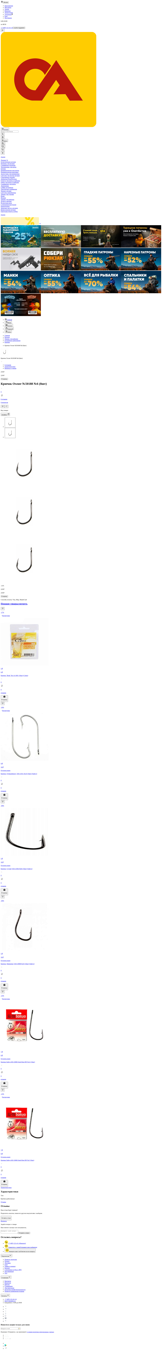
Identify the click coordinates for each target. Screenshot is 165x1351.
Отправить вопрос (24, 1233)
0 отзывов (8, 365)
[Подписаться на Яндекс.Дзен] (6, 1311)
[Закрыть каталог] (3, 153)
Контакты (4, 1296)
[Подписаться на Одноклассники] (6, 1314)
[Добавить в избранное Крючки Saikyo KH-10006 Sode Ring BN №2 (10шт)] (3, 1090)
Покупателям (5, 1256)
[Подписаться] (19, 1329)
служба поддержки (18, 28)
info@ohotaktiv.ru (10, 1301)
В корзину (4, 379)
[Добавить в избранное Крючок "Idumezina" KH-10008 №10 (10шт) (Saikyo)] (3, 896)
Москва (6, 2)
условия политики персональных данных (40, 1332)
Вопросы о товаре (10, 368)
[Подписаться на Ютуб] (6, 1318)
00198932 (4, 415)
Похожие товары (9, 604)
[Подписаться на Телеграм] (6, 1309)
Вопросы (4, 1221)
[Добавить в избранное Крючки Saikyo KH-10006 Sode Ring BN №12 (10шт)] (3, 991)
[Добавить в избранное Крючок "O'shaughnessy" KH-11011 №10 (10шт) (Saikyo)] (3, 703)
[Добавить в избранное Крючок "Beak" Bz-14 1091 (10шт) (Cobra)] (3, 608)
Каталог (6, 129)
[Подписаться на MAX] (5, 1316)
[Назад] (3, 30)
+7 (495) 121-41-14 (7, 28)
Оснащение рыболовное (12, 340)
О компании (5, 1277)
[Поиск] (3, 134)
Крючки (7, 342)
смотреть (23, 604)
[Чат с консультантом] (3, 150)
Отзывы (3, 1202)
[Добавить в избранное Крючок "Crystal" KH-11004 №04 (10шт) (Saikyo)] (3, 801)
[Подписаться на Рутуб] (6, 1321)
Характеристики (10, 366)
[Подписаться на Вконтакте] (6, 1306)
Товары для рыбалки (11, 339)
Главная (9, 319)
